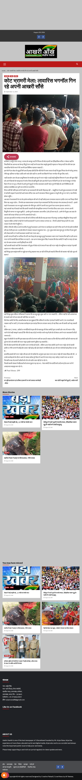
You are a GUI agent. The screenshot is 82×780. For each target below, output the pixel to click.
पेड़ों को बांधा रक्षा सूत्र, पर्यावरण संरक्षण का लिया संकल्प (58, 628)
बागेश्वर (15, 76)
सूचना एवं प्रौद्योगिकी (19, 767)
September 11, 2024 (12, 91)
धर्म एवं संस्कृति (7, 767)
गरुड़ (11, 76)
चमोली (11, 417)
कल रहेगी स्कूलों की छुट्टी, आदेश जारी (66, 379)
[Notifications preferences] (4, 775)
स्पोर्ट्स (32, 764)
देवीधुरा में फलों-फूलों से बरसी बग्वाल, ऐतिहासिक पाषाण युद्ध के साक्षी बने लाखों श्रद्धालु (60, 423)
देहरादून (51, 417)
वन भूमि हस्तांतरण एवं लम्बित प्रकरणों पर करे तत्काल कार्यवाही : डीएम (22, 380)
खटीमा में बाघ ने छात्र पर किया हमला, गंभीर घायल (19, 458)
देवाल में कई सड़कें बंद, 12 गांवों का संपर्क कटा (18, 422)
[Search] (77, 64)
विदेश (20, 764)
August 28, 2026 (9, 425)
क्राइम (26, 764)
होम (4, 764)
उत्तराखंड (7, 76)
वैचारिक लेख (31, 767)
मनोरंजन (5, 770)
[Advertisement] (41, 15)
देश (15, 764)
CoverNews (58, 776)
